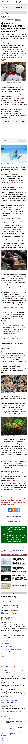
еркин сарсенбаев (6, 646)
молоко (9, 502)
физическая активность (8, 504)
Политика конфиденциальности (9, 700)
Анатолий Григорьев (10, 617)
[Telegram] (20, 20)
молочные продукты (19, 502)
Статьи (2, 730)
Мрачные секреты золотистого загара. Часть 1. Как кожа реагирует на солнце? (19, 569)
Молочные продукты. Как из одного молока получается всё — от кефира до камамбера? (19, 577)
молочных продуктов (11, 480)
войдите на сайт (19, 607)
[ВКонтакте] (16, 20)
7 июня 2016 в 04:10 (5, 649)
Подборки (3, 728)
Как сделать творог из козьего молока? (19, 586)
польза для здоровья (14, 500)
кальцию (3, 196)
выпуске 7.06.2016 (19, 550)
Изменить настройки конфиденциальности (11, 721)
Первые (12, 601)
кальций (4, 502)
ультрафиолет (13, 499)
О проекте (12, 726)
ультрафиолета (14, 182)
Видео (2, 740)
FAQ (10, 728)
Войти (20, 3)
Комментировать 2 (14, 516)
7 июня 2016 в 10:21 (5, 619)
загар (18, 55)
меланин (3, 89)
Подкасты (3, 738)
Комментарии (4, 735)
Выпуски (3, 726)
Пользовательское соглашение (8, 702)
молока (22, 355)
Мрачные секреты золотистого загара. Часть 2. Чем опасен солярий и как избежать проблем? (18, 561)
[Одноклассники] (18, 20)
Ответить (7, 643)
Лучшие (17, 601)
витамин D (13, 292)
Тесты (2, 733)
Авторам (11, 730)
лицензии (7, 271)
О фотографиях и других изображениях (11, 705)
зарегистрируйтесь (6, 607)
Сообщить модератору (9, 620)
